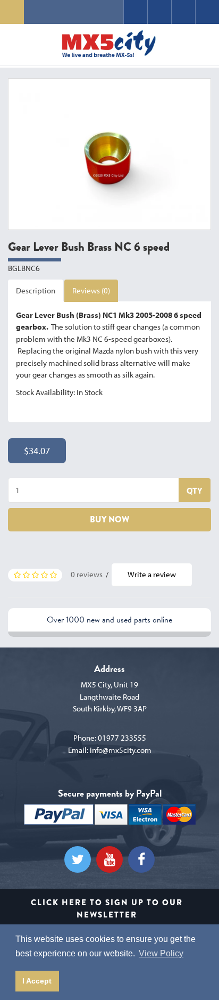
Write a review (152, 574)
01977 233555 (122, 738)
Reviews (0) (91, 290)
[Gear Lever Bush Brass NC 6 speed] (109, 154)
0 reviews (87, 574)
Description (35, 290)
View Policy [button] (161, 953)
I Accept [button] (37, 981)
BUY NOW (109, 519)
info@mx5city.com (120, 750)
